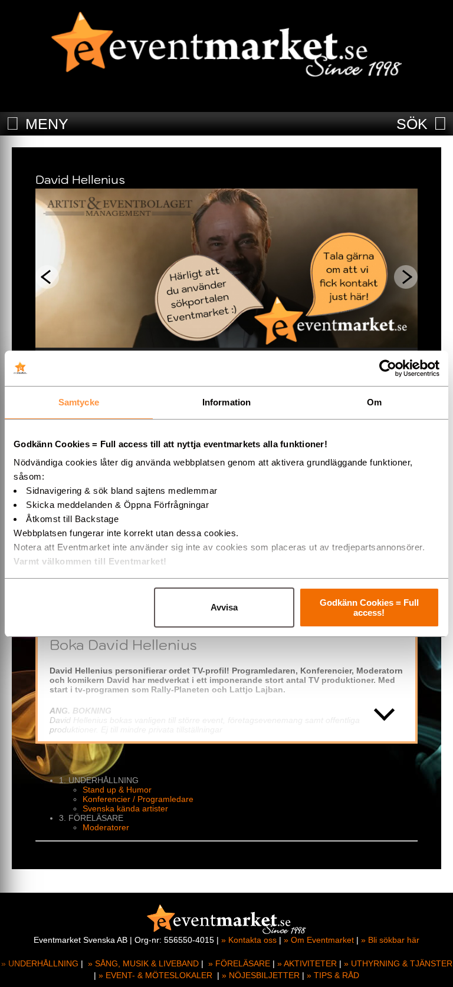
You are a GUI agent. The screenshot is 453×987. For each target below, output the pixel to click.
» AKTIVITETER (307, 963)
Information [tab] (226, 402)
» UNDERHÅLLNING (39, 963)
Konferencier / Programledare (138, 799)
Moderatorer (106, 827)
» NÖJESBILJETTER (261, 975)
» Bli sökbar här (390, 940)
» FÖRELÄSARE (239, 963)
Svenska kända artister (125, 808)
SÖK (412, 123)
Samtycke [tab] (78, 402)
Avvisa (224, 607)
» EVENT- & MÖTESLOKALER (155, 975)
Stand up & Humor (117, 789)
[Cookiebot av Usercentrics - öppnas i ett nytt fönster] (387, 368)
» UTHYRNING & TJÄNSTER (398, 963)
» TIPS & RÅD (333, 975)
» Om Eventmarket (319, 940)
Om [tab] (374, 402)
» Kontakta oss (249, 940)
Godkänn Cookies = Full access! (369, 608)
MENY (46, 123)
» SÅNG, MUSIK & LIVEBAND (143, 963)
